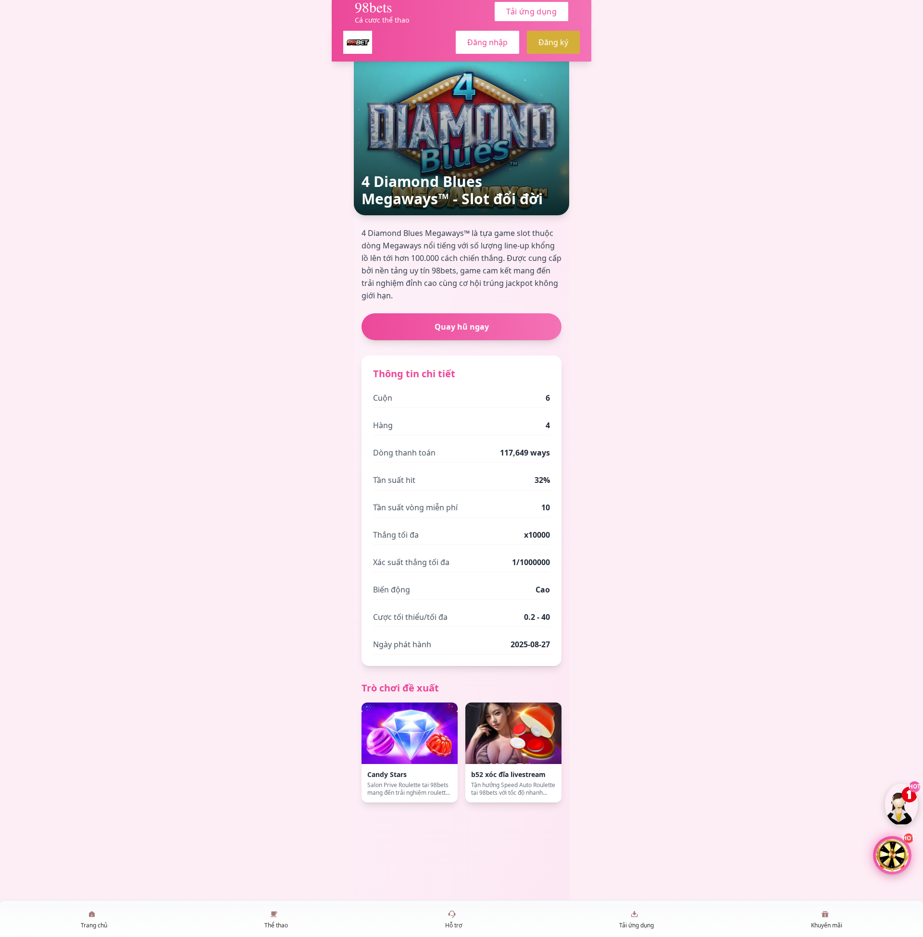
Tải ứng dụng (531, 11)
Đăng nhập (487, 42)
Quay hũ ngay (462, 326)
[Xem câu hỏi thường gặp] (901, 805)
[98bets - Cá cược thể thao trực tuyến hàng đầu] (357, 42)
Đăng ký (553, 42)
